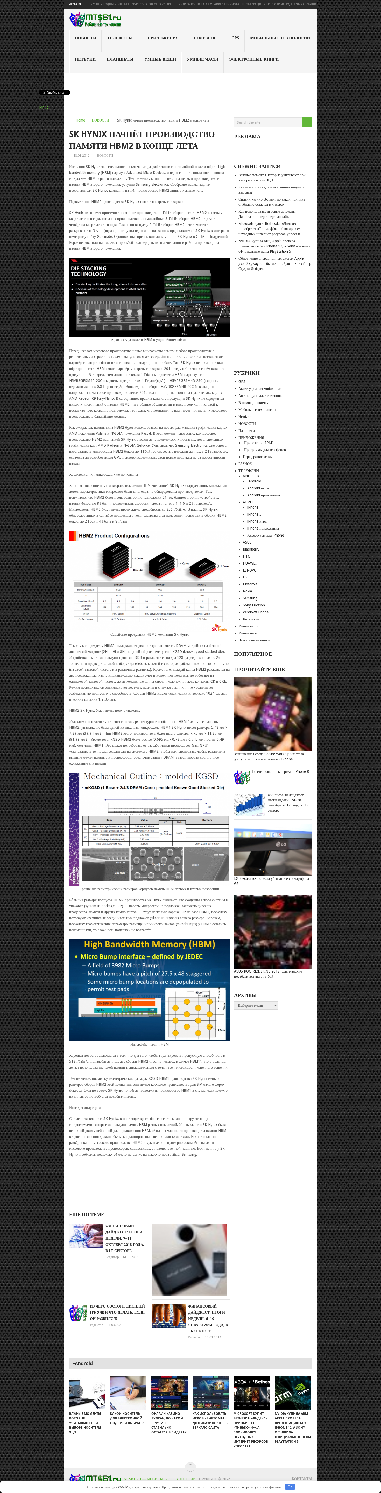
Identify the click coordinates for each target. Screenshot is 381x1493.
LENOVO (250, 570)
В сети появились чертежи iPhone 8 (280, 771)
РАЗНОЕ (245, 464)
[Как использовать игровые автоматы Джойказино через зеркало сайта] (211, 1393)
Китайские (251, 619)
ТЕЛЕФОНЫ (120, 37)
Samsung (250, 598)
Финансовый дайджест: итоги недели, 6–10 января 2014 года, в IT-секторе (208, 1318)
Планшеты (120, 59)
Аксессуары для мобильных (259, 389)
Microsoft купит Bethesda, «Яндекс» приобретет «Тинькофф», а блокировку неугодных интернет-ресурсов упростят (269, 229)
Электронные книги (254, 59)
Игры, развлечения (257, 457)
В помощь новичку (253, 403)
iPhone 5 (254, 514)
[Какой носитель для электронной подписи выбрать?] (128, 1393)
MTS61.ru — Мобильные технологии (160, 1479)
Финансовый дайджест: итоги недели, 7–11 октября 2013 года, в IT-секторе (124, 1238)
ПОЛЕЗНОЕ (205, 37)
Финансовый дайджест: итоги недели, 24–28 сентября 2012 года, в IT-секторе (288, 802)
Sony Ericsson (254, 605)
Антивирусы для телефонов (260, 396)
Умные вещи (160, 59)
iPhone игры (257, 521)
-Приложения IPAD (258, 443)
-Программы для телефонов (264, 450)
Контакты (302, 1479)
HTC (246, 556)
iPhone (252, 507)
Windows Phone (256, 612)
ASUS (247, 542)
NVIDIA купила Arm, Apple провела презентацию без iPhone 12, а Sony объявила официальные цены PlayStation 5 (239, 4)
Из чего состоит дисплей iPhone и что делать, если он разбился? (117, 1312)
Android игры (258, 488)
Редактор (112, 1257)
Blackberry (251, 549)
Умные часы (202, 59)
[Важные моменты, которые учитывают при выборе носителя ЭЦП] (87, 1393)
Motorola (250, 584)
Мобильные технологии (280, 37)
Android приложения (263, 495)
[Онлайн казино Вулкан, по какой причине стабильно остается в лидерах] (169, 1393)
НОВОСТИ (85, 37)
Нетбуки (85, 59)
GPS (235, 37)
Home (80, 120)
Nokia (247, 591)
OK (290, 1487)
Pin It (43, 107)
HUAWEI (250, 563)
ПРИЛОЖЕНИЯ (163, 37)
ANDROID (251, 476)
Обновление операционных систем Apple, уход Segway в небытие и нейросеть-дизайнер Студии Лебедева (274, 263)
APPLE (248, 502)
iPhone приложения (263, 528)
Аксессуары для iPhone (265, 535)
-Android (254, 481)
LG (245, 577)
